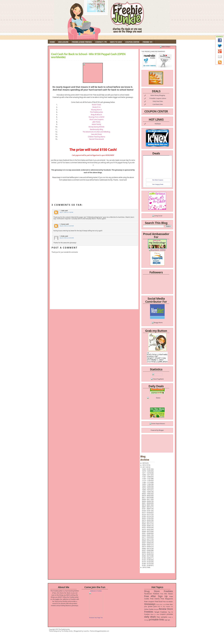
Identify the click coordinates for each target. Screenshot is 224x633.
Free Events (155, 599)
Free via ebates (168, 602)
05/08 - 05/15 (146, 531)
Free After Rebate (166, 594)
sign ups (167, 620)
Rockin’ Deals (96, 105)
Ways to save (154, 614)
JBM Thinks (96, 122)
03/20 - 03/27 (146, 545)
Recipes (156, 609)
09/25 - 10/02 (146, 494)
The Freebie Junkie (96, 112)
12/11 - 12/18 (146, 473)
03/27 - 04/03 (146, 543)
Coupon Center (132, 42)
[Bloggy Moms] (157, 313)
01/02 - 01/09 (146, 565)
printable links (156, 619)
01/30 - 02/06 (146, 558)
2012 (144, 465)
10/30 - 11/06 (146, 484)
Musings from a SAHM (96, 117)
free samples (162, 617)
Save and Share (96, 134)
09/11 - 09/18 (146, 497)
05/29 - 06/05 (146, 526)
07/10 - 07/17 (146, 514)
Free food (158, 601)
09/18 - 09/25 (146, 496)
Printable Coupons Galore (157, 98)
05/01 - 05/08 (146, 533)
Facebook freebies (151, 594)
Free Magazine (167, 599)
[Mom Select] (157, 308)
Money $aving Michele (96, 127)
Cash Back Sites (158, 104)
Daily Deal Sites (158, 101)
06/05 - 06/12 (146, 524)
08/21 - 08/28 (146, 503)
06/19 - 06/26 (146, 520)
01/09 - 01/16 (146, 564)
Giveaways (149, 604)
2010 (144, 567)
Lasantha (86, 631)
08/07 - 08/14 (146, 507)
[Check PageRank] (157, 379)
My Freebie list (168, 606)
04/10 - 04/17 (146, 539)
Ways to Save (116, 42)
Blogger (161, 430)
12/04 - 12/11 (146, 475)
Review (162, 608)
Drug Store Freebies (158, 591)
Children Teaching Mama (96, 137)
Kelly (63, 236)
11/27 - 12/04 (146, 477)
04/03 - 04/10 (146, 541)
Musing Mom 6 (96, 110)
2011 (144, 467)
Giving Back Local (161, 604)
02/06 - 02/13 (146, 556)
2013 (144, 463)
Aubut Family (96, 124)
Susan (63, 224)
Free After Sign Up (156, 596)
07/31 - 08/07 (146, 509)
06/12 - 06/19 (146, 522)
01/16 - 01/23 (146, 562)
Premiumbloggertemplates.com (99, 631)
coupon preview (166, 614)
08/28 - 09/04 (146, 501)
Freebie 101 (147, 42)
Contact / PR (101, 42)
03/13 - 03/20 (146, 547)
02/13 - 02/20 (146, 554)
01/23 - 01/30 (146, 560)
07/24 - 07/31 (146, 511)
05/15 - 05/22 (146, 530)
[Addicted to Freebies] (96, 615)
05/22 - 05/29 (146, 528)
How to (160, 606)
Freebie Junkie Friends (82, 42)
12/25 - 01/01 (146, 469)
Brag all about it (96, 114)
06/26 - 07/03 (146, 518)
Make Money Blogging (157, 95)
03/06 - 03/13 (146, 548)
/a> (162, 315)
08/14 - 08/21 (146, 505)
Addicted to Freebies (96, 591)
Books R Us (96, 107)
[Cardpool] (157, 414)
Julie (62, 210)
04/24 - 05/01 (146, 535)
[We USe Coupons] (157, 410)
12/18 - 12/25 (146, 471)
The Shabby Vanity (67, 631)
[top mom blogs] (157, 405)
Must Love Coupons (96, 119)
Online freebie (149, 609)
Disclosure (63, 42)
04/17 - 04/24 (146, 537)
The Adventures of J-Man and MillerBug (96, 132)
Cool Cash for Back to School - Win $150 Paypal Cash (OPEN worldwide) (88, 55)
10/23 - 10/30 (146, 486)
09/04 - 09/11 (146, 499)
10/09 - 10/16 (146, 490)
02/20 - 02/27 (146, 552)
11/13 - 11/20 (146, 480)
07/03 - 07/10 (146, 516)
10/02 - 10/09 (146, 492)
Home (52, 42)
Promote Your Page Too (96, 617)
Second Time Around (96, 139)
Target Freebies (160, 612)
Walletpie (158, 124)
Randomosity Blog (96, 129)
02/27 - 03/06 (146, 550)
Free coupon (149, 601)
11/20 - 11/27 (146, 479)
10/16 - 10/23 (146, 488)
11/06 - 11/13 (146, 482)
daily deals (150, 616)
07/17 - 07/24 (146, 513)
